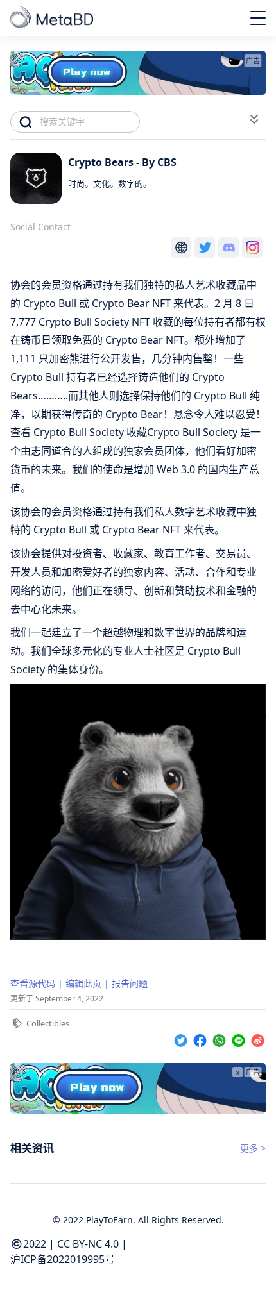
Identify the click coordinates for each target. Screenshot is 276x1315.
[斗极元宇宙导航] (53, 18)
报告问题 (130, 983)
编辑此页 (83, 983)
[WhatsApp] (220, 1038)
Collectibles (47, 1023)
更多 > (253, 1148)
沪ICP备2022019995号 (62, 1259)
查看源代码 (32, 983)
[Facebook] (201, 1038)
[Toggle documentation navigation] (254, 119)
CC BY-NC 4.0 (88, 1244)
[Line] (240, 1038)
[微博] (258, 1038)
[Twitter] (182, 1038)
